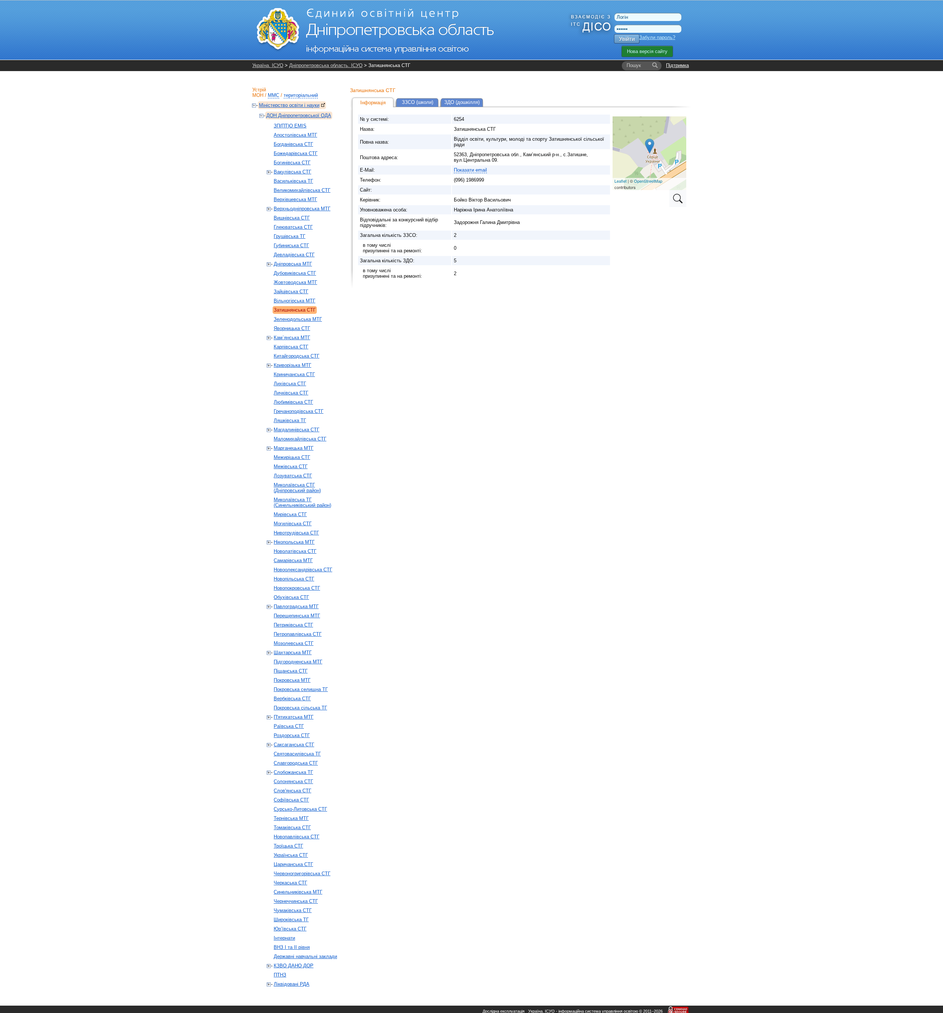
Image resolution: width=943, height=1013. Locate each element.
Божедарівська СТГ (296, 153)
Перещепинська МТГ (297, 615)
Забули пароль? (657, 37)
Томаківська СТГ (292, 827)
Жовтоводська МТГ (295, 282)
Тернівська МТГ (291, 818)
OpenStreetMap (648, 181)
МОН (257, 95)
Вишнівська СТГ (292, 218)
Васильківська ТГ (293, 181)
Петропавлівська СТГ (298, 634)
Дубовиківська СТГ (295, 273)
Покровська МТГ (292, 680)
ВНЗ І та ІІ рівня (292, 947)
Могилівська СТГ (293, 523)
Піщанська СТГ (291, 671)
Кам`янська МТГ (292, 337)
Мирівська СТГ (290, 514)
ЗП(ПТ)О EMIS (290, 126)
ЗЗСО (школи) (417, 102)
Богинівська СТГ (292, 162)
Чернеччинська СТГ (296, 901)
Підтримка (677, 65)
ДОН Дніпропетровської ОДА (298, 115)
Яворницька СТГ (292, 328)
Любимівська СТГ (293, 402)
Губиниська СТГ (291, 245)
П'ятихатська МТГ (293, 717)
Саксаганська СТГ (294, 744)
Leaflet (620, 181)
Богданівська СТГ (293, 144)
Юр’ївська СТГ (290, 929)
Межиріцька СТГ (292, 457)
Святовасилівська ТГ (297, 754)
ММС (273, 95)
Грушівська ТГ (289, 236)
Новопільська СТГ (294, 579)
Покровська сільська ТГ (300, 708)
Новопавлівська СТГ (296, 837)
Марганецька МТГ (293, 448)
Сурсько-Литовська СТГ (300, 809)
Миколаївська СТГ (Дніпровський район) (297, 487)
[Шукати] (655, 65)
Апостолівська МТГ (295, 135)
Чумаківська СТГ (293, 910)
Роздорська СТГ (292, 735)
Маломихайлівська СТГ (300, 439)
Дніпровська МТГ (293, 264)
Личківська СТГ (291, 393)
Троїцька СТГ (288, 846)
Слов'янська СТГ (292, 790)
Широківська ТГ (291, 919)
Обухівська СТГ (291, 597)
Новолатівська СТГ (295, 551)
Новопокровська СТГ (297, 588)
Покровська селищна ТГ (301, 689)
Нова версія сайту (647, 51)
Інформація (373, 102)
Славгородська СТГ (296, 763)
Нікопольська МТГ (294, 542)
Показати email (470, 170)
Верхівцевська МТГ (295, 199)
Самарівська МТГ (293, 560)
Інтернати (284, 938)
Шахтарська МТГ (293, 652)
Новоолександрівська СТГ (303, 569)
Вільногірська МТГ (294, 301)
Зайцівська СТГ (291, 291)
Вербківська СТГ (292, 698)
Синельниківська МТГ (298, 892)
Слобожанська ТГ (293, 772)
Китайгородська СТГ (296, 356)
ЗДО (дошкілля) (462, 102)
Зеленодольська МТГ (298, 319)
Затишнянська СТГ (295, 310)
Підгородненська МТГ (298, 662)
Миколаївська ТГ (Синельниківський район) (302, 502)
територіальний (301, 95)
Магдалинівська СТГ (296, 429)
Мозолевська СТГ (293, 643)
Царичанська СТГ (293, 864)
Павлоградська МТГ (296, 606)
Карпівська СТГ (291, 347)
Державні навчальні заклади (305, 956)
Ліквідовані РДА (291, 984)
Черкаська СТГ (290, 883)
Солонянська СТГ (293, 781)
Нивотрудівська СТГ (296, 533)
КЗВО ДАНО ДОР (293, 965)
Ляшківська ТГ (290, 420)
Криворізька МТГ (292, 365)
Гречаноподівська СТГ (298, 411)
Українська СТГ (291, 855)
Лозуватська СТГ (293, 476)
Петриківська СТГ (293, 625)
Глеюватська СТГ (293, 227)
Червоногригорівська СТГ (302, 873)
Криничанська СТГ (294, 374)
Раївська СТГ (289, 726)
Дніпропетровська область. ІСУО (325, 65)
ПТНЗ (280, 975)
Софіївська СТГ (291, 800)
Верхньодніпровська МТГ (302, 208)
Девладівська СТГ (294, 254)
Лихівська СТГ (290, 383)
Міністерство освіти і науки (289, 105)
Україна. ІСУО (267, 65)
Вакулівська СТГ (292, 172)
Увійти (627, 39)
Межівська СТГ (291, 466)
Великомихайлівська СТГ (302, 190)
